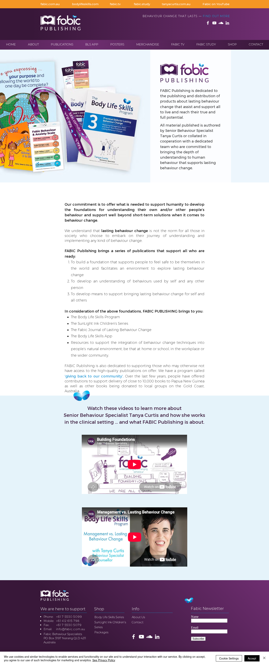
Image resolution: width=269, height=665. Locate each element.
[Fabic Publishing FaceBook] (207, 22)
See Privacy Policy (103, 660)
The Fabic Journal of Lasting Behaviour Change (111, 330)
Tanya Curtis (171, 136)
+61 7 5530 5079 (68, 625)
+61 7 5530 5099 (69, 617)
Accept (252, 658)
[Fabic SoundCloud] (220, 22)
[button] (33, 44)
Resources (80, 342)
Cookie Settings (229, 658)
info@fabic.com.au (70, 629)
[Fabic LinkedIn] (227, 22)
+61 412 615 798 (67, 621)
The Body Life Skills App (91, 336)
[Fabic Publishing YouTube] (214, 22)
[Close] (264, 658)
